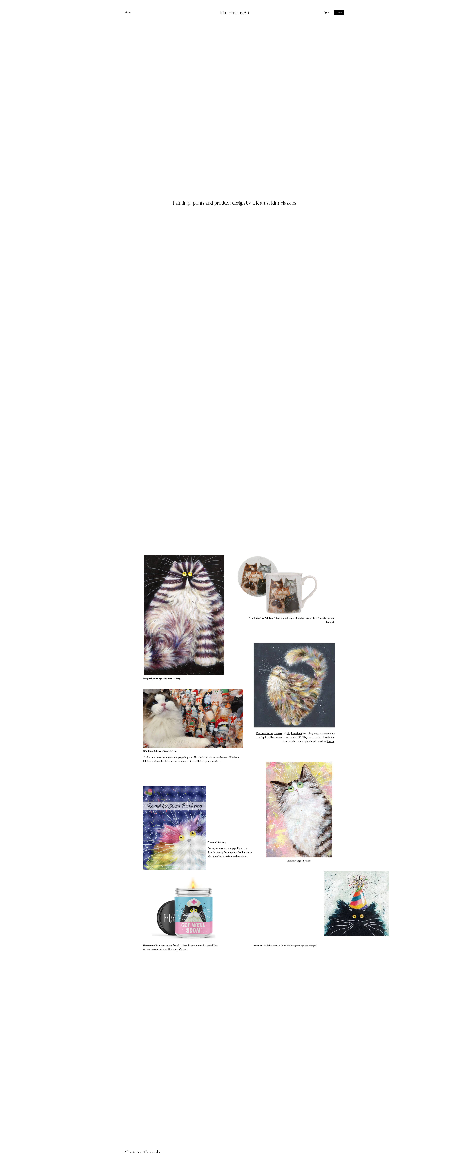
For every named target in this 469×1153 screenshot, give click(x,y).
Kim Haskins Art (234, 12)
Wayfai (330, 741)
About (128, 12)
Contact (339, 12)
